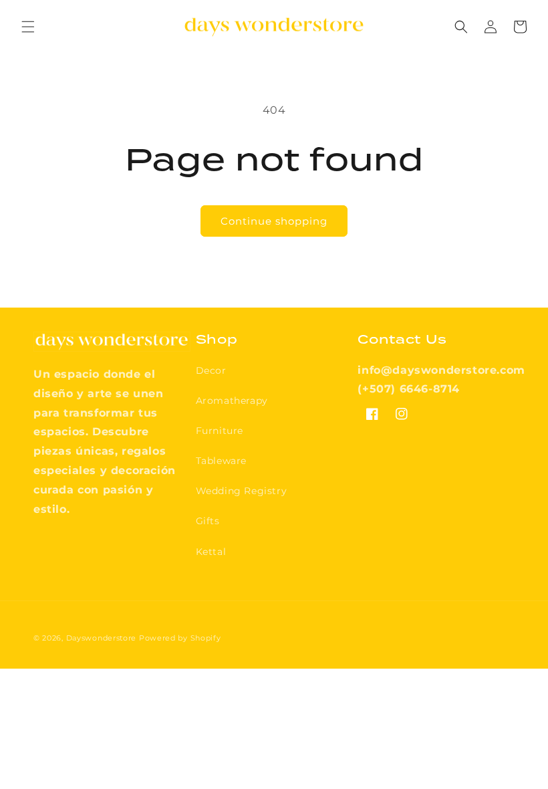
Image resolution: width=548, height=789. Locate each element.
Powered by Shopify (180, 638)
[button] (28, 26)
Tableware (221, 461)
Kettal (211, 552)
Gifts (208, 521)
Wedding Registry (241, 491)
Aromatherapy (232, 400)
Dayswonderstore (101, 638)
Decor (211, 370)
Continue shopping (274, 221)
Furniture (219, 431)
